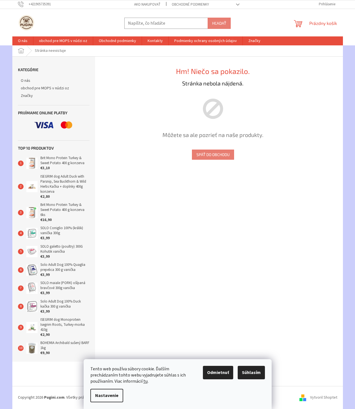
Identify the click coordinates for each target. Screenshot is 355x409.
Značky (27, 96)
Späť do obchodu (213, 154)
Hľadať (219, 23)
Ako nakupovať (147, 4)
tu (145, 381)
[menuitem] (22, 40)
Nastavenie (106, 395)
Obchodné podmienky (190, 4)
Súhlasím (251, 373)
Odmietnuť (218, 373)
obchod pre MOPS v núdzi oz (45, 88)
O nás (25, 80)
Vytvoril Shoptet (323, 397)
